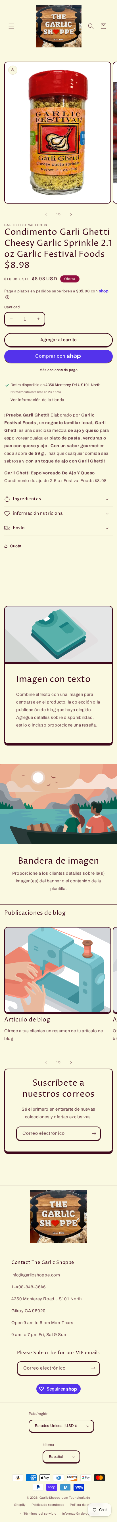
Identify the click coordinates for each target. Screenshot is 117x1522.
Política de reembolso (48, 1504)
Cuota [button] (16, 546)
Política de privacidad (86, 1504)
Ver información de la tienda (37, 400)
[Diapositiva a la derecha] (71, 214)
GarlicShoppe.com (53, 1497)
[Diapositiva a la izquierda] (46, 214)
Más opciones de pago (58, 370)
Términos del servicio (40, 1513)
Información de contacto (80, 1513)
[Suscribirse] (94, 1133)
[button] (11, 26)
